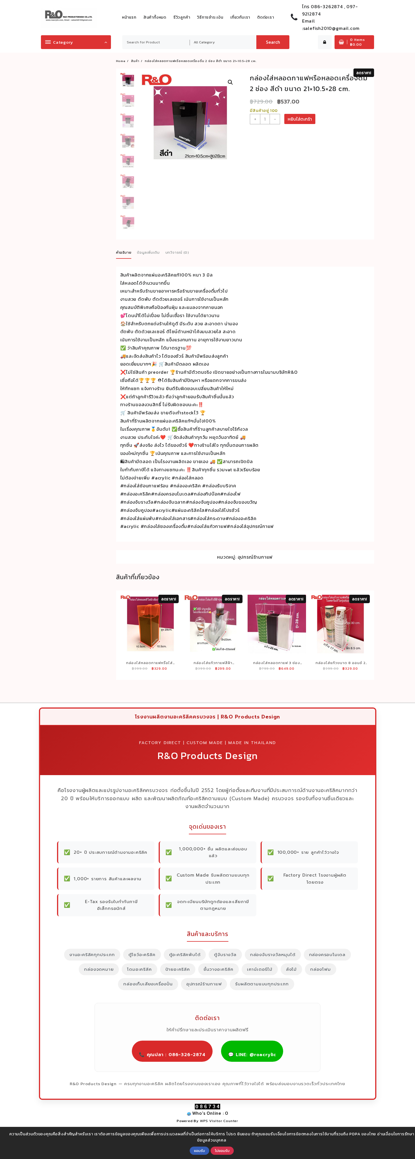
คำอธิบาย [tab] (124, 252)
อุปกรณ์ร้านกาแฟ (255, 557)
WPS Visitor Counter (219, 1120)
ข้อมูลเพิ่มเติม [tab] (148, 252)
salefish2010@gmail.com (331, 28)
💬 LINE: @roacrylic (252, 1054)
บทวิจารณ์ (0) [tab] (177, 252)
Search (273, 42)
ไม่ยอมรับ (222, 1150)
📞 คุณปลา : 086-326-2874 (172, 1054)
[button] (230, 82)
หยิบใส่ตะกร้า (300, 119)
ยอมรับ (199, 1150)
